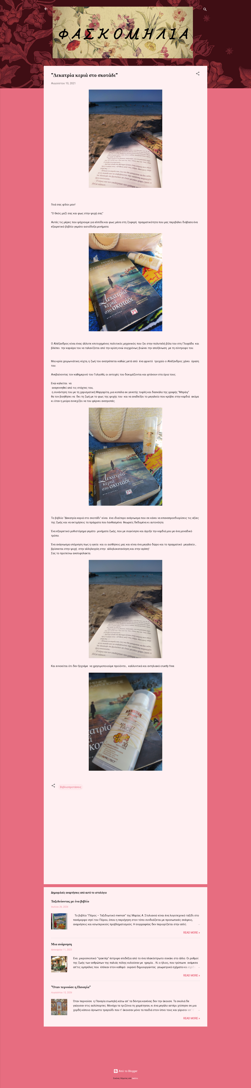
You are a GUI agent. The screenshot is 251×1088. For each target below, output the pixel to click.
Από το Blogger (127, 1071)
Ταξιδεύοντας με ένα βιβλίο (70, 901)
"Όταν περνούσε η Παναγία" (71, 987)
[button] (198, 74)
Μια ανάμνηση (61, 944)
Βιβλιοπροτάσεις (70, 787)
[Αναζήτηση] (205, 10)
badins (135, 1078)
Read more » (191, 932)
